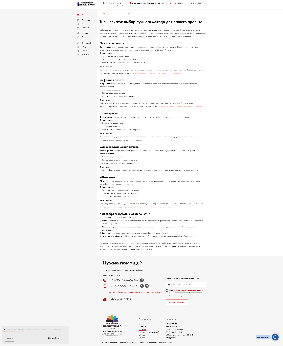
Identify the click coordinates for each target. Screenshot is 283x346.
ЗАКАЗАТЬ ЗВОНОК (177, 302)
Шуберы (142, 335)
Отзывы (85, 50)
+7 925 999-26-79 (123, 286)
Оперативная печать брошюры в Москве (154, 207)
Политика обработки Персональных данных (119, 343)
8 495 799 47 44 (199, 3)
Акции (84, 15)
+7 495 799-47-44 (123, 280)
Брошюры (142, 329)
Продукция (86, 20)
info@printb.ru (177, 3)
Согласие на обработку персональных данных (187, 290)
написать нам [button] (179, 6)
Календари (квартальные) (149, 332)
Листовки (142, 327)
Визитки (142, 324)
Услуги (84, 24)
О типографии (87, 43)
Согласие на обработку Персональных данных (157, 343)
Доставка (85, 28)
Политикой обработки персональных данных (17, 331)
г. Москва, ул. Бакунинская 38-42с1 (179, 335)
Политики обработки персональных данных (188, 292)
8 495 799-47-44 (172, 324)
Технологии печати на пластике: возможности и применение (154, 73)
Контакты (85, 54)
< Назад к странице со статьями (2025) (116, 14)
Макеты (85, 33)
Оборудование (88, 47)
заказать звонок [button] (201, 6)
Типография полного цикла (112, 331)
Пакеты (142, 338)
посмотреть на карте (158, 6)
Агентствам (86, 37)
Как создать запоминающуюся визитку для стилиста (179, 106)
